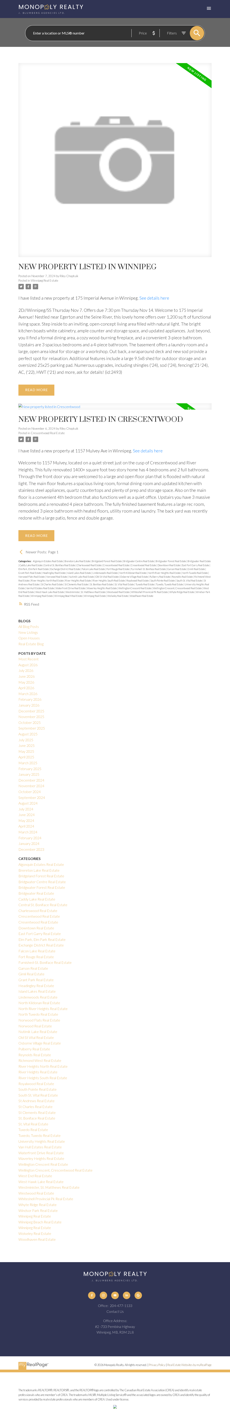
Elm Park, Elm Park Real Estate (33, 569)
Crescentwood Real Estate (48, 433)
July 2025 (25, 740)
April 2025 (26, 757)
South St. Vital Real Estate (189, 580)
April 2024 (26, 826)
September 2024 (31, 797)
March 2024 (27, 832)
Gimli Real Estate (196, 569)
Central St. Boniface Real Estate (60, 565)
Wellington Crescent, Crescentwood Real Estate (177, 588)
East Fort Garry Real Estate (196, 565)
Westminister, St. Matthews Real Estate (86, 592)
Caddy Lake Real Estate (31, 565)
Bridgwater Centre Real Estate (139, 561)
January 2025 (28, 774)
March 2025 (27, 763)
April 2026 (26, 688)
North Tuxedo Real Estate (195, 572)
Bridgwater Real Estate (199, 561)
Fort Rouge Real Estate (118, 569)
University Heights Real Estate (41, 1141)
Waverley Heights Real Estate (102, 588)
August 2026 (28, 665)
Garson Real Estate (177, 569)
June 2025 (26, 745)
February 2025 (29, 768)
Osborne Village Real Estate (134, 576)
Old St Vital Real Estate (107, 576)
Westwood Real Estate (118, 592)
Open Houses (29, 638)
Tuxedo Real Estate (145, 584)
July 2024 (25, 809)
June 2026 (26, 676)
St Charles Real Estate (52, 584)
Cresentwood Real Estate (144, 565)
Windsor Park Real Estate (38, 1210)
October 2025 (29, 722)
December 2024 (31, 780)
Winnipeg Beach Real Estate (68, 595)
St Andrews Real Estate (36, 1101)
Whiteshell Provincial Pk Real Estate (149, 592)
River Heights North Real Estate (47, 580)
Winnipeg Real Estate (44, 280)
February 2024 (29, 838)
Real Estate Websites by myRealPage (189, 1365)
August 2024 (28, 803)
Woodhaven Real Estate (141, 595)
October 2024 (29, 791)
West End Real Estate (35, 1176)
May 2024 (26, 820)
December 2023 (31, 849)
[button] (91, 1295)
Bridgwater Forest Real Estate (171, 561)
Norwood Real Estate (57, 576)
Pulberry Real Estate (160, 576)
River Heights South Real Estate (109, 580)
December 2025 (31, 711)
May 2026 (26, 682)
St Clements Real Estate (76, 584)
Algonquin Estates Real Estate (48, 561)
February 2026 (29, 699)
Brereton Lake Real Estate (77, 561)
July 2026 (25, 670)
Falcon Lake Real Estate (93, 569)
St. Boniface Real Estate (101, 584)
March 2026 (27, 693)
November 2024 (31, 786)
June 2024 (26, 814)
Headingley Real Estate (54, 572)
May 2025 (26, 751)
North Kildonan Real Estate (133, 572)
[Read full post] (115, 162)
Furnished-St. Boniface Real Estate (148, 569)
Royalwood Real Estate (137, 580)
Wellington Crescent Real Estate (135, 588)
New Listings (28, 632)
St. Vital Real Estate (124, 584)
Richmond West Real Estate (39, 1060)
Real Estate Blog (31, 644)
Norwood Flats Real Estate (31, 576)
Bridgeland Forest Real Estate (107, 561)
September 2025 (31, 728)
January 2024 (28, 843)
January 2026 (28, 705)
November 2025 (31, 716)
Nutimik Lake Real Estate (81, 576)
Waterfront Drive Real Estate (71, 588)
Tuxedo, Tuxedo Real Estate (170, 584)
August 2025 (28, 734)
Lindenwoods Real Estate (105, 572)
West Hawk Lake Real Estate (49, 592)
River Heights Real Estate (78, 580)
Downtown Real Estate (169, 565)
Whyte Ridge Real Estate (182, 592)
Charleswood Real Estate (89, 565)
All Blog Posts (28, 626)
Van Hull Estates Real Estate (40, 588)
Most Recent (28, 659)
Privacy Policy (157, 1365)
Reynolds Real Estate (182, 576)
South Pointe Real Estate (162, 580)
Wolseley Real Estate (118, 595)
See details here (154, 298)
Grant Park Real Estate (30, 572)
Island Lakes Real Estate (79, 572)
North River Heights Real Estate (164, 572)
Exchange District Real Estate (65, 569)
